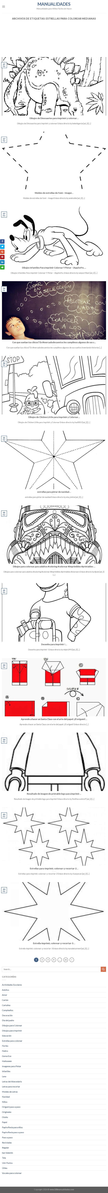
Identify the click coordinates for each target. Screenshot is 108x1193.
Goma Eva (6, 1056)
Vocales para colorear (12, 1173)
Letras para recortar (11, 1086)
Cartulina (6, 1005)
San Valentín (7, 1152)
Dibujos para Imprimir (12, 1030)
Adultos (5, 990)
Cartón (5, 1000)
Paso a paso (7, 1137)
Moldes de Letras (10, 1091)
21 (66, 960)
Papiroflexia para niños (12, 1127)
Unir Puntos (7, 1163)
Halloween (7, 1061)
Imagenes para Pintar (11, 1066)
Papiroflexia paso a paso (13, 1132)
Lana (4, 1076)
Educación (6, 1035)
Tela (4, 1157)
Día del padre (8, 1020)
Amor (4, 995)
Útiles (4, 1168)
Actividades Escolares (12, 984)
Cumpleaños (7, 1010)
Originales (6, 1112)
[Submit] (103, 969)
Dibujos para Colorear (12, 1025)
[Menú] (3, 6)
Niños (4, 1102)
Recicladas (7, 1142)
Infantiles (6, 1071)
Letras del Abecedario (12, 1081)
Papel (4, 1122)
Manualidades (54, 4)
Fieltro (5, 1051)
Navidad (6, 1096)
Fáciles (5, 1046)
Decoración (7, 1015)
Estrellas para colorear (12, 1040)
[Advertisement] (54, 37)
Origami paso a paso (11, 1107)
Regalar (5, 1147)
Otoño (5, 1117)
